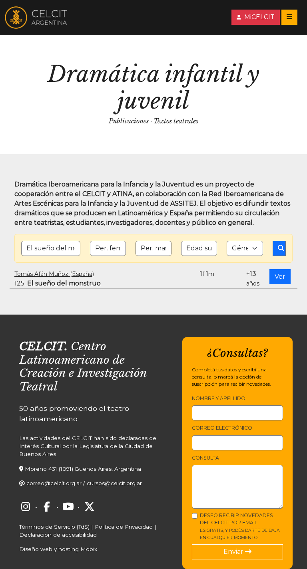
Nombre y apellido (218, 398)
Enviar (234, 551)
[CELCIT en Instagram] (25, 506)
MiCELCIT (259, 17)
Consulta (205, 458)
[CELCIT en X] (89, 506)
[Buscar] (279, 248)
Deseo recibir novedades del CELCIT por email (240, 526)
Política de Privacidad (124, 526)
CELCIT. (43, 346)
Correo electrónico (222, 428)
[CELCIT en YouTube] (68, 506)
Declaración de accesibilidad (58, 534)
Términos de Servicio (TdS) (54, 526)
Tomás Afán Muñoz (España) (54, 274)
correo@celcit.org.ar (54, 483)
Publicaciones (129, 121)
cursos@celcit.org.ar (114, 483)
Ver (280, 276)
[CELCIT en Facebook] (46, 506)
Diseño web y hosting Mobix (58, 549)
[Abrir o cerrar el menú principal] (289, 17)
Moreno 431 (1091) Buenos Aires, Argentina (83, 469)
